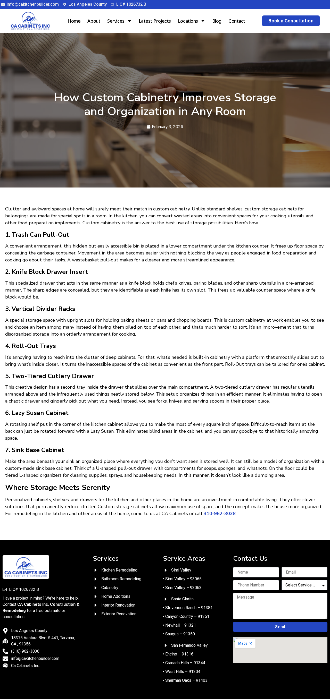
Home (74, 21)
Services (115, 21)
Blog (216, 21)
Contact (236, 21)
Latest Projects (155, 21)
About (93, 21)
